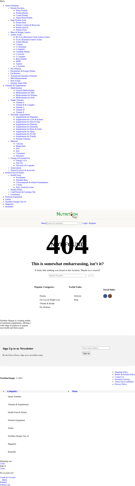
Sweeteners (15, 194)
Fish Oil (19, 163)
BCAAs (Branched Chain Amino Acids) (33, 37)
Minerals (14, 141)
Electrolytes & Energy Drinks (23, 71)
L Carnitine (20, 56)
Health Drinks (16, 190)
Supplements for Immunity (27, 127)
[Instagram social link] (110, 296)
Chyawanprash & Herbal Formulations (32, 182)
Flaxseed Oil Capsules (25, 165)
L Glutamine (21, 47)
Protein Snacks (22, 27)
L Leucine (20, 54)
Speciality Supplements (20, 114)
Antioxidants (16, 168)
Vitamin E (20, 112)
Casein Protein (22, 15)
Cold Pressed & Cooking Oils (23, 192)
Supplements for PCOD (26, 134)
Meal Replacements (19, 78)
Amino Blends (22, 42)
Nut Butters (20, 177)
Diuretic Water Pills (19, 83)
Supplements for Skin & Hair (28, 122)
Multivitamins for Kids (25, 97)
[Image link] (16, 313)
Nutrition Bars (22, 180)
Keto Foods (15, 81)
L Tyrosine (20, 66)
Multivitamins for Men (25, 93)
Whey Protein (21, 10)
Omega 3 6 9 (21, 160)
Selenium (20, 156)
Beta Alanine (21, 59)
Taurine (19, 64)
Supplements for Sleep (25, 131)
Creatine (19, 44)
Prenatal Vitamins (23, 139)
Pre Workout (16, 69)
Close (2, 463)
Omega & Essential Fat (20, 158)
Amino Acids (16, 35)
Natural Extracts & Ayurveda (23, 170)
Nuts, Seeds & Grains (25, 187)
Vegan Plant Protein (24, 18)
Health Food (16, 175)
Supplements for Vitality (26, 136)
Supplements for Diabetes (26, 124)
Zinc (18, 148)
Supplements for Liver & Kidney (29, 119)
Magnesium (21, 146)
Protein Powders (17, 8)
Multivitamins (16, 88)
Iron (17, 151)
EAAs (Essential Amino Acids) (29, 39)
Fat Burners (15, 73)
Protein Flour (21, 30)
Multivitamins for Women (26, 95)
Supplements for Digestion (27, 117)
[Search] (80, 223)
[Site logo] (67, 220)
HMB (18, 61)
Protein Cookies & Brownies (28, 25)
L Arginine (20, 49)
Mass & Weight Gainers (20, 32)
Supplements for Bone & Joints (29, 129)
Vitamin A (20, 102)
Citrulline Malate (23, 52)
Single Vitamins (17, 100)
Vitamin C (20, 107)
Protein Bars (21, 22)
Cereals (19, 185)
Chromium (20, 153)
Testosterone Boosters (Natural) (24, 76)
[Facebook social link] (105, 296)
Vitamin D (20, 110)
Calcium (19, 144)
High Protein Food (18, 20)
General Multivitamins (25, 90)
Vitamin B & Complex (25, 105)
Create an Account (7, 477)
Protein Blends (22, 13)
